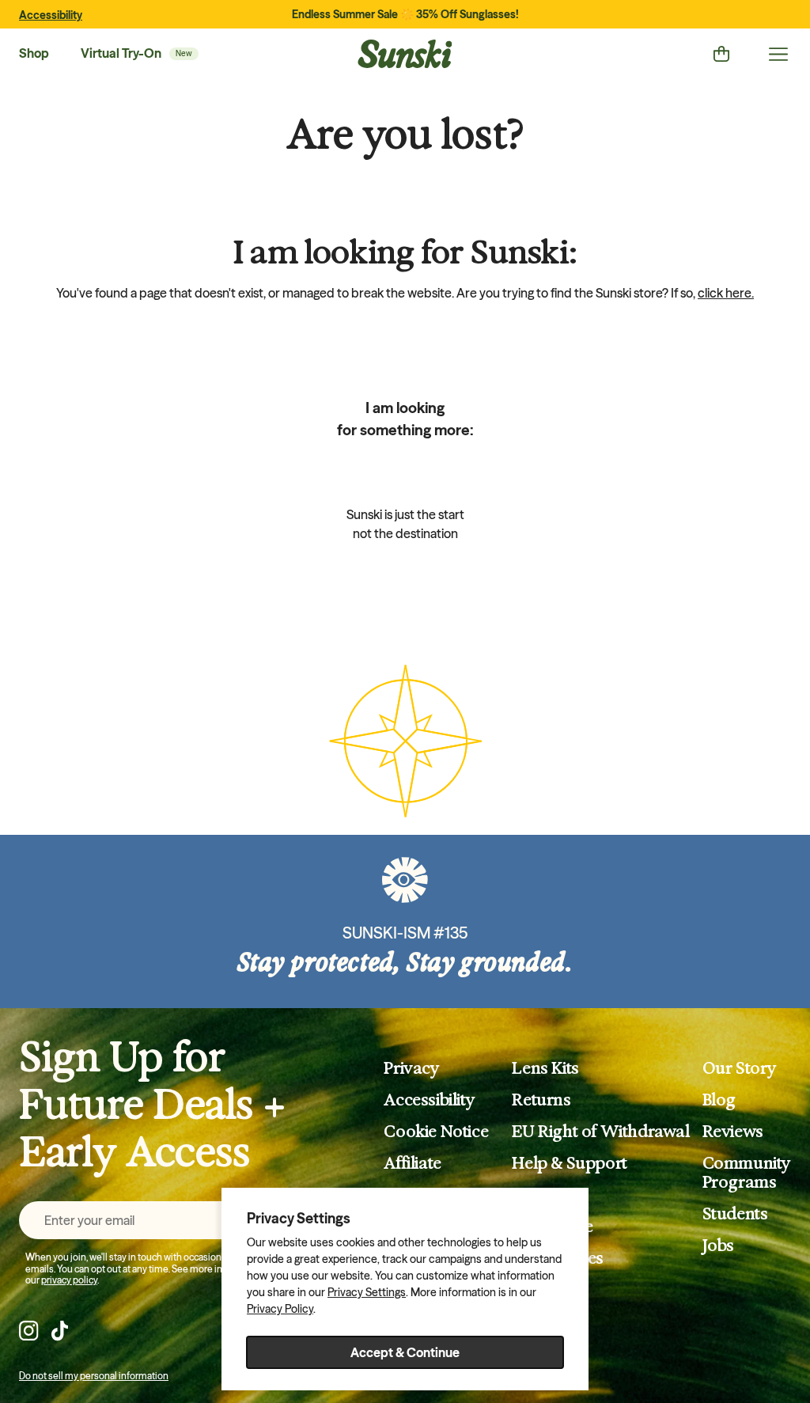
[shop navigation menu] (778, 53)
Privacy (411, 1068)
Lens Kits (545, 1068)
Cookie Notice (436, 1131)
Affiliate (412, 1163)
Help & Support (569, 1163)
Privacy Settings (366, 1292)
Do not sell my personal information (93, 1376)
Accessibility (50, 15)
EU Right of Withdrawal (600, 1131)
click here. (726, 293)
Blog (719, 1099)
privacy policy (69, 1280)
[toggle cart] (721, 53)
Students (735, 1213)
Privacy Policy (280, 1309)
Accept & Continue (405, 1352)
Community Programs (746, 1173)
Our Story (739, 1068)
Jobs (718, 1245)
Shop (34, 53)
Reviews (732, 1131)
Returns (541, 1099)
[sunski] (405, 53)
